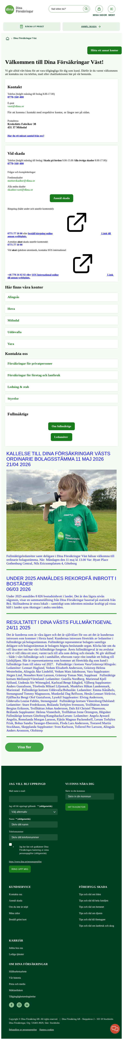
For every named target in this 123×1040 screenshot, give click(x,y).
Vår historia (15, 977)
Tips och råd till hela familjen (93, 900)
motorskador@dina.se (21, 180)
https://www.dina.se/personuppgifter (25, 861)
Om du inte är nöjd (18, 906)
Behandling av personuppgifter (23, 1029)
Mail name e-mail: (17, 791)
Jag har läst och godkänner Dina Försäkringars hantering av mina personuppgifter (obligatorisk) (34, 850)
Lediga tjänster (16, 954)
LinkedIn (27, 1005)
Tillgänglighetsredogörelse (22, 996)
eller (29, 274)
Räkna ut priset (34, 26)
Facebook (11, 1005)
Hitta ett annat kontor (104, 50)
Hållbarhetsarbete (18, 971)
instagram (19, 1005)
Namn (20, 819)
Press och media (17, 984)
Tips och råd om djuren (90, 913)
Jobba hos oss (16, 948)
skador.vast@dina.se (20, 189)
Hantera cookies (46, 1029)
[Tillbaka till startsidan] (7, 38)
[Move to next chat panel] (115, 1029)
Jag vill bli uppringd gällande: (30, 806)
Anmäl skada (89, 26)
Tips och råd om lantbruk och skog (96, 925)
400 (16, 163)
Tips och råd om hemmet (91, 906)
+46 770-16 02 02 (17, 274)
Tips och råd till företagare (92, 919)
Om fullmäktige (61, 426)
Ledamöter (61, 437)
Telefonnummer (16, 831)
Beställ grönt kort (17, 919)
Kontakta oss (15, 894)
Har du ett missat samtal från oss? (26, 135)
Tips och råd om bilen (90, 894)
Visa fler (24, 747)
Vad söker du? (58, 9)
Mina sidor (99, 15)
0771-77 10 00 (15, 233)
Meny (111, 15)
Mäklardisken (16, 990)
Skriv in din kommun (75, 791)
